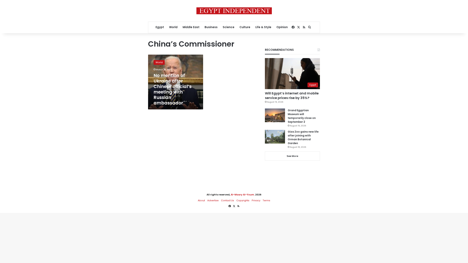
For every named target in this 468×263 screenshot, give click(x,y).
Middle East (191, 27)
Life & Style (263, 27)
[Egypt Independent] (234, 10)
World (173, 27)
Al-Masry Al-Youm (242, 194)
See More (292, 156)
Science (228, 27)
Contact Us (227, 200)
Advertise (213, 200)
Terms (266, 200)
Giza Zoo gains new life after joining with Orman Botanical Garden (303, 137)
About (201, 200)
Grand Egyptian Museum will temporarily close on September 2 (302, 116)
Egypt (160, 27)
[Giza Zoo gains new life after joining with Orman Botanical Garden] (275, 137)
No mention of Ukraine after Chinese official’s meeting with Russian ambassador (173, 89)
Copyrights (242, 200)
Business (211, 27)
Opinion (282, 27)
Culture (244, 27)
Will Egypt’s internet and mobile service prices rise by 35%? (292, 95)
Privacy (256, 200)
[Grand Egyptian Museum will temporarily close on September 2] (275, 115)
